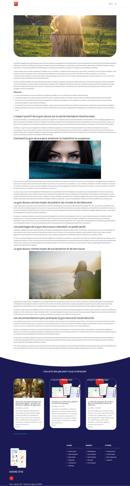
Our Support (91, 463)
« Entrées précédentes (20, 434)
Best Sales (71, 457)
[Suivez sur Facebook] (11, 478)
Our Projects (91, 454)
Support (109, 460)
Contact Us (72, 463)
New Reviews (91, 457)
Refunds (90, 460)
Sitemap (71, 466)
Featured (71, 460)
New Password (111, 457)
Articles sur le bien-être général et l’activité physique (65, 402)
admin (20, 408)
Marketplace (91, 451)
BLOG (111, 4)
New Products (73, 454)
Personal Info (111, 451)
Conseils (25, 408)
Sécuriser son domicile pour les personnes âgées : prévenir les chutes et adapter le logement (28, 403)
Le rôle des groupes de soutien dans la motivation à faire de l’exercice (100, 403)
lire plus (18, 427)
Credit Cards (111, 454)
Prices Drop (72, 451)
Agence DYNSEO (36, 484)
